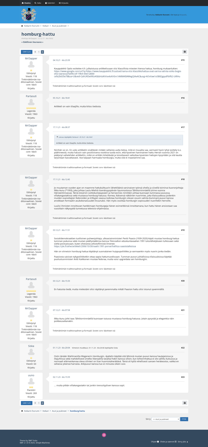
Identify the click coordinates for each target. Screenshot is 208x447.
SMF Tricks (32, 440)
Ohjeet (154, 442)
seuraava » (38, 42)
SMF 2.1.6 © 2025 (27, 442)
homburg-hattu (38, 34)
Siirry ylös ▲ (183, 442)
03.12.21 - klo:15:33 (61, 281)
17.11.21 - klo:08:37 (61, 127)
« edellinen (26, 42)
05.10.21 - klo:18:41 (61, 98)
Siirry (148, 419)
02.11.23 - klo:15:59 (61, 377)
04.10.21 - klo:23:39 (61, 60)
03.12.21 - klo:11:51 (61, 230)
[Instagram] (104, 435)
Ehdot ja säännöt (167, 442)
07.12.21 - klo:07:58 (61, 310)
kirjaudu (183, 15)
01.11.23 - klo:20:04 (61, 347)
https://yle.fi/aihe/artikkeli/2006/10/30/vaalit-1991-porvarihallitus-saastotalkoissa (95, 246)
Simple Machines (43, 442)
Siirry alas (27, 52)
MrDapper (31, 58)
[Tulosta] (184, 52)
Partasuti (31, 96)
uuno (31, 375)
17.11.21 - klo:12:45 (61, 179)
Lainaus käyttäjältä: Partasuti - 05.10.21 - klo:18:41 (76, 137)
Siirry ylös (27, 403)
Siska (31, 346)
